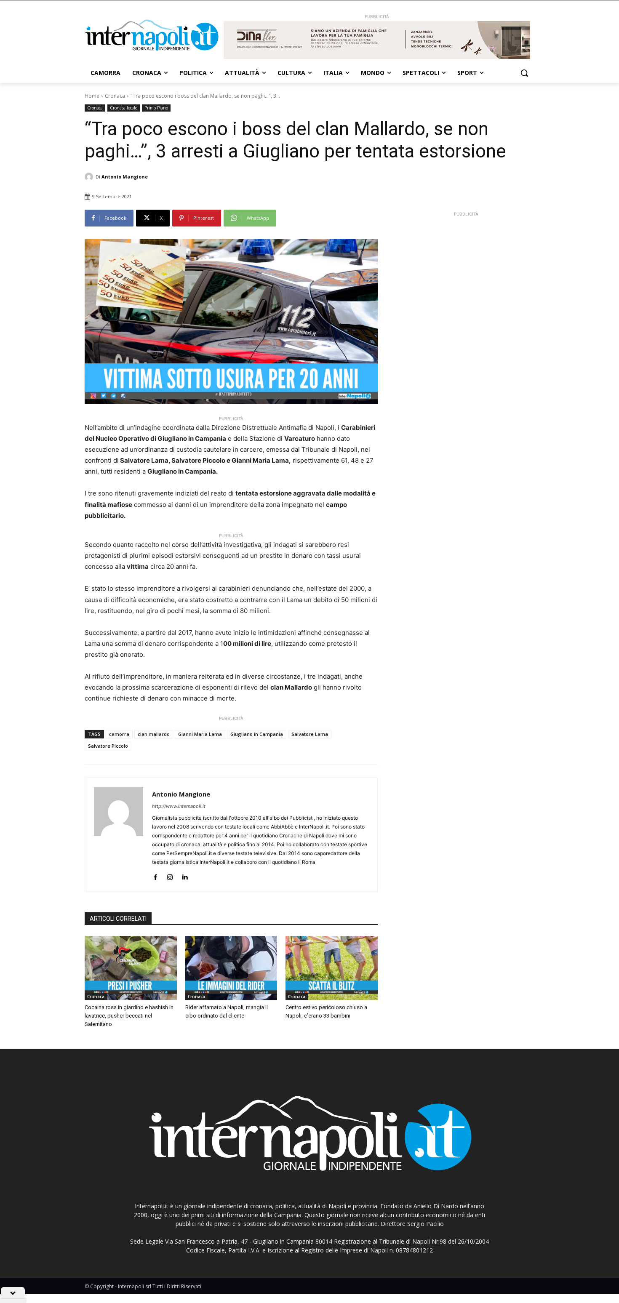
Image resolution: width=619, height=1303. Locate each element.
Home (92, 95)
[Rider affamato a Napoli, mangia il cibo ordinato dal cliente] (231, 968)
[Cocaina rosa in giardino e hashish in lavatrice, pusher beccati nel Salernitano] (131, 968)
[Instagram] (170, 875)
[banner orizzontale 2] (376, 40)
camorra (119, 734)
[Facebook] (155, 875)
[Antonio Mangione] (90, 177)
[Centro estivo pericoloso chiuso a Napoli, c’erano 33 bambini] (331, 968)
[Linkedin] (184, 875)
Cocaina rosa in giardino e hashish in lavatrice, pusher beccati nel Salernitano (129, 1015)
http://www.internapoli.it (178, 806)
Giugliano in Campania (256, 734)
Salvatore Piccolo (108, 746)
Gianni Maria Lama (200, 734)
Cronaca (115, 95)
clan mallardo (154, 734)
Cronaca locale (123, 108)
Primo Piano (156, 108)
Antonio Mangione (124, 176)
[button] (524, 73)
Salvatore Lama (309, 734)
